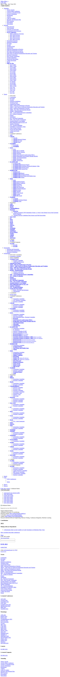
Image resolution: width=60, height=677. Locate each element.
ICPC (14, 149)
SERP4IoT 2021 (5, 636)
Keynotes (9, 43)
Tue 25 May (13, 77)
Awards (9, 45)
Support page (3, 551)
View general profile (5, 538)
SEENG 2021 (4, 630)
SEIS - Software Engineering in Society (20, 108)
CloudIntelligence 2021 (6, 619)
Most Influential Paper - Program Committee (24, 317)
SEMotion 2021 (5, 633)
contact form (4, 547)
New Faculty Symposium (13, 56)
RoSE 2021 (3, 627)
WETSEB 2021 (5, 643)
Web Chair (15, 396)
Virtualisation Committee (19, 473)
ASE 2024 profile (8, 494)
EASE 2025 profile (8, 495)
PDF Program (10, 21)
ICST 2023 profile (8, 502)
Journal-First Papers (15, 104)
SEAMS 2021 (4, 655)
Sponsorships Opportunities (13, 250)
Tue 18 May (13, 67)
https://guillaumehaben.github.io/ (17, 513)
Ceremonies (13, 97)
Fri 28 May (13, 81)
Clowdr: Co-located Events (13, 12)
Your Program (10, 28)
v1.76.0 (15, 550)
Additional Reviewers (18, 262)
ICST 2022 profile (8, 501)
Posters (12, 115)
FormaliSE (15, 145)
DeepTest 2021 (4, 620)
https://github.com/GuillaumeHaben (14, 516)
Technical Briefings (11, 57)
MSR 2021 (3, 607)
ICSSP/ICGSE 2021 (6, 604)
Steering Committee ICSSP (20, 331)
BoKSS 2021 (4, 616)
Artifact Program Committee (20, 470)
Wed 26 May (13, 78)
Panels (8, 62)
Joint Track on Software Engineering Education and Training (22, 53)
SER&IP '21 (4, 634)
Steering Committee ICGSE (20, 332)
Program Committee (18, 260)
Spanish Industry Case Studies (17, 121)
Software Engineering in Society (15, 50)
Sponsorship (7, 247)
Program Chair (16, 389)
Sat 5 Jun (12, 93)
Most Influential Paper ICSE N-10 (18, 122)
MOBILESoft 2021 (5, 606)
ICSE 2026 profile (8, 500)
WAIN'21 (3, 641)
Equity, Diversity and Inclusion (20, 290)
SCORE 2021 (4, 649)
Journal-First (10, 48)
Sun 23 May (13, 74)
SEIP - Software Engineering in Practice (20, 105)
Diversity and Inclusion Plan (14, 19)
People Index (13, 294)
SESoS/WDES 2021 (6, 637)
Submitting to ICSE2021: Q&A (18, 126)
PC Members (16, 329)
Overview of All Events (13, 29)
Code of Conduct (11, 18)
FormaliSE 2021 (5, 601)
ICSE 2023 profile (8, 497)
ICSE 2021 (3, 488)
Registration (10, 15)
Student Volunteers (14, 124)
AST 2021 (3, 599)
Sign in (5, 484)
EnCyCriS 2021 (5, 622)
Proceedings (10, 22)
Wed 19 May (13, 69)
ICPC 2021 (3, 603)
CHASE (15, 138)
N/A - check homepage (19, 421)
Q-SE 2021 (3, 626)
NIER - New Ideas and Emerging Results (20, 109)
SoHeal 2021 (4, 640)
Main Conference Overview (17, 33)
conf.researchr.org (8, 550)
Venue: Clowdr (10, 9)
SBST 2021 (3, 629)
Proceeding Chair (17, 393)
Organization (7, 253)
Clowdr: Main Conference (13, 11)
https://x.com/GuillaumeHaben (14, 515)
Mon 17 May (13, 66)
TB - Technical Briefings (16, 125)
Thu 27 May (13, 80)
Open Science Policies (15, 128)
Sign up (6, 486)
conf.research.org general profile (12, 493)
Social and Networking (12, 59)
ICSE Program (10, 26)
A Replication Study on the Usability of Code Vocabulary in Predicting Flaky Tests (24, 529)
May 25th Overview (15, 35)
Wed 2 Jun (12, 88)
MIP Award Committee (19, 472)
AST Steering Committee (19, 300)
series (8, 488)
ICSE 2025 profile (8, 498)
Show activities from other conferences (10, 532)
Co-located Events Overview (14, 31)
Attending (6, 8)
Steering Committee (18, 307)
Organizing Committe (15, 256)
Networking (10, 24)
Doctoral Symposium (12, 55)
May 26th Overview (15, 36)
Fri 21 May (13, 71)
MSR (14, 180)
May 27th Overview (15, 38)
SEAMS (15, 245)
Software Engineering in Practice (15, 49)
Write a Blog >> (5, 1)
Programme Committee (19, 311)
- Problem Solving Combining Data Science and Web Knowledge (29, 215)
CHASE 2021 (4, 600)
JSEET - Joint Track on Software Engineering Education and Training (27, 107)
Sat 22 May (13, 73)
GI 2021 (3, 623)
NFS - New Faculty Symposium (18, 119)
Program (6, 25)
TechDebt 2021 (4, 608)
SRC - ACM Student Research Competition (21, 112)
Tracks (5, 94)
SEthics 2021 (4, 639)
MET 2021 (3, 625)
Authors (9, 17)
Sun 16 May (13, 64)
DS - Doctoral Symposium (16, 118)
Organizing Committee (18, 298)
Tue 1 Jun (12, 87)
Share (2, 535)
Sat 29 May (13, 83)
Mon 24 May (13, 76)
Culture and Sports (11, 60)
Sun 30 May (13, 84)
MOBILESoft (16, 171)
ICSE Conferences (11, 479)
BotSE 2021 (4, 617)
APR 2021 (3, 615)
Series (8, 482)
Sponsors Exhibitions (12, 42)
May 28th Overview (15, 39)
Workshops (13, 117)
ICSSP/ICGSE (16, 163)
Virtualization (16, 291)
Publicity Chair (17, 394)
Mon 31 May (13, 86)
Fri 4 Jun (12, 91)
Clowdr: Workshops (12, 14)
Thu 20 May (13, 70)
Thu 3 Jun (12, 90)
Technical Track (11, 46)
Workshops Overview (12, 40)
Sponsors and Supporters (13, 249)
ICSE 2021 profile (5, 490)
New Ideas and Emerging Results (15, 52)
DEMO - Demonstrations (16, 111)
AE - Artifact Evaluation (16, 114)
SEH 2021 (3, 632)
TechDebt (15, 198)
